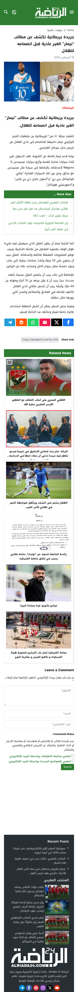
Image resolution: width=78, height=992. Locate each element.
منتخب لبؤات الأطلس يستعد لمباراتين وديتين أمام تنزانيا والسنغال (29, 891)
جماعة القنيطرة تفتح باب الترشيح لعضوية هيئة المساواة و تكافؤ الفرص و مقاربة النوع (39, 654)
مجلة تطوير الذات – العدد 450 (50, 215)
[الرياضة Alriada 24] (39, 957)
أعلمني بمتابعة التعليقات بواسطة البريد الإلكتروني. (40, 756)
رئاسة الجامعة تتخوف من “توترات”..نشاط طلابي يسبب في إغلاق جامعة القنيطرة (38, 556)
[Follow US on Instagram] (43, 988)
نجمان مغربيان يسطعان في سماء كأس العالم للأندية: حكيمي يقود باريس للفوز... (41, 871)
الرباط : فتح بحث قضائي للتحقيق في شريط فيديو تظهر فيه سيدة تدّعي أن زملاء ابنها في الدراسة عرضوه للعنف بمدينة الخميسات (38, 455)
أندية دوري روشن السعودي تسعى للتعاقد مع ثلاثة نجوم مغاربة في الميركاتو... (28, 937)
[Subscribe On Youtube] (57, 988)
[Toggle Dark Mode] (14, 12)
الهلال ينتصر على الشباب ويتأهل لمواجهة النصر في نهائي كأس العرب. (39, 505)
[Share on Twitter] (56, 322)
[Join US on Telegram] (22, 988)
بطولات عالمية (54, 30)
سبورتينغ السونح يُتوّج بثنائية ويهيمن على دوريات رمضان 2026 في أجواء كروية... (39, 850)
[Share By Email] (44, 322)
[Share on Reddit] (21, 322)
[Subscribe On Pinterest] (36, 988)
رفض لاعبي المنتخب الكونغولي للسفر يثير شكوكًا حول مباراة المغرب (27, 921)
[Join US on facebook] (29, 988)
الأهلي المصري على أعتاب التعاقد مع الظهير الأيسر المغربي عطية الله (38, 402)
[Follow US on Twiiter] (50, 988)
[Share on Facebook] (68, 322)
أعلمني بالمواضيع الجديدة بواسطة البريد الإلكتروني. (39, 761)
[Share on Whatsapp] (33, 322)
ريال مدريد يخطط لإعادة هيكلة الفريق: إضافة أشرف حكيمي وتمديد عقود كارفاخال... (27, 906)
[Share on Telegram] (9, 322)
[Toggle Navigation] (72, 12)
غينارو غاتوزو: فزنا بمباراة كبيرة (38, 605)
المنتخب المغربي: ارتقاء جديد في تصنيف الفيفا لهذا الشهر (40, 860)
